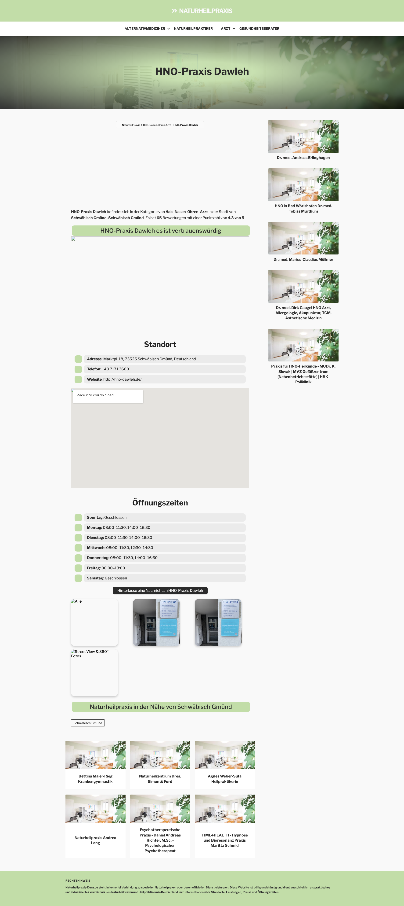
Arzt (226, 28)
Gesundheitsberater (259, 28)
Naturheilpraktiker (193, 28)
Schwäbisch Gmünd (88, 723)
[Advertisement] (160, 166)
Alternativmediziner (145, 28)
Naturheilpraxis (205, 11)
